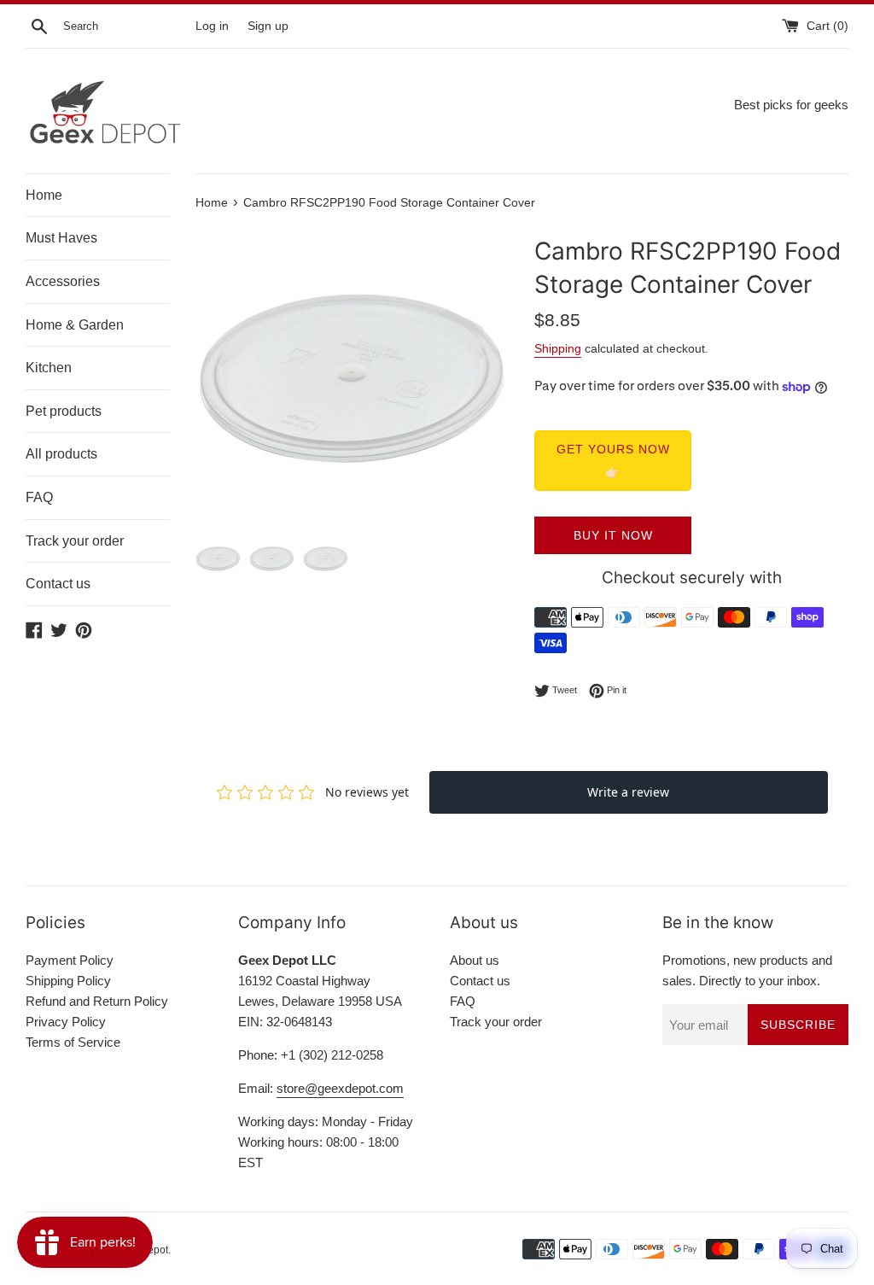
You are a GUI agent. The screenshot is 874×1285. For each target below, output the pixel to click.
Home (44, 195)
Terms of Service (73, 1042)
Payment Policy (70, 960)
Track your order (75, 541)
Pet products (64, 411)
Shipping (557, 348)
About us (474, 960)
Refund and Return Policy (97, 1001)
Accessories (63, 281)
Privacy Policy (66, 1021)
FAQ (39, 497)
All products (61, 454)
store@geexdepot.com (340, 1088)
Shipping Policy (68, 980)
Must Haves (61, 238)
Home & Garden (75, 325)
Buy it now (613, 535)
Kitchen (49, 367)
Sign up (268, 26)
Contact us (58, 583)
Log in (212, 26)
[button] (486, 379)
